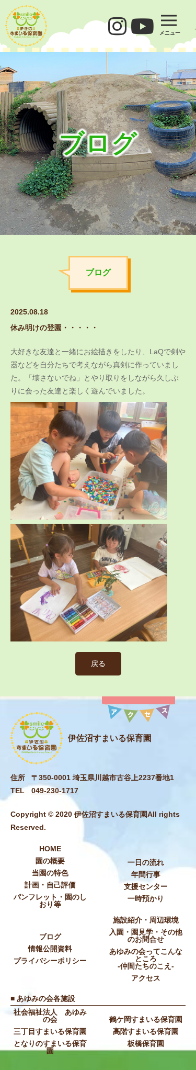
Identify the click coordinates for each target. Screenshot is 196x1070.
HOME (50, 848)
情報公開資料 (50, 948)
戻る (98, 663)
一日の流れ (146, 862)
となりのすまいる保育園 (50, 1047)
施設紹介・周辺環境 (146, 920)
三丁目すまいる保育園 (50, 1031)
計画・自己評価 (50, 885)
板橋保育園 (146, 1043)
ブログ (50, 936)
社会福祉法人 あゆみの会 (50, 1015)
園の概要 (50, 861)
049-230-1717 (54, 790)
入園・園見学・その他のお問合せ (145, 935)
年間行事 (145, 874)
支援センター (146, 886)
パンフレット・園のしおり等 (50, 900)
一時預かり (146, 898)
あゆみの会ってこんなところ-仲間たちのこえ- (145, 958)
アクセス (145, 978)
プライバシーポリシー (50, 960)
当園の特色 (50, 873)
